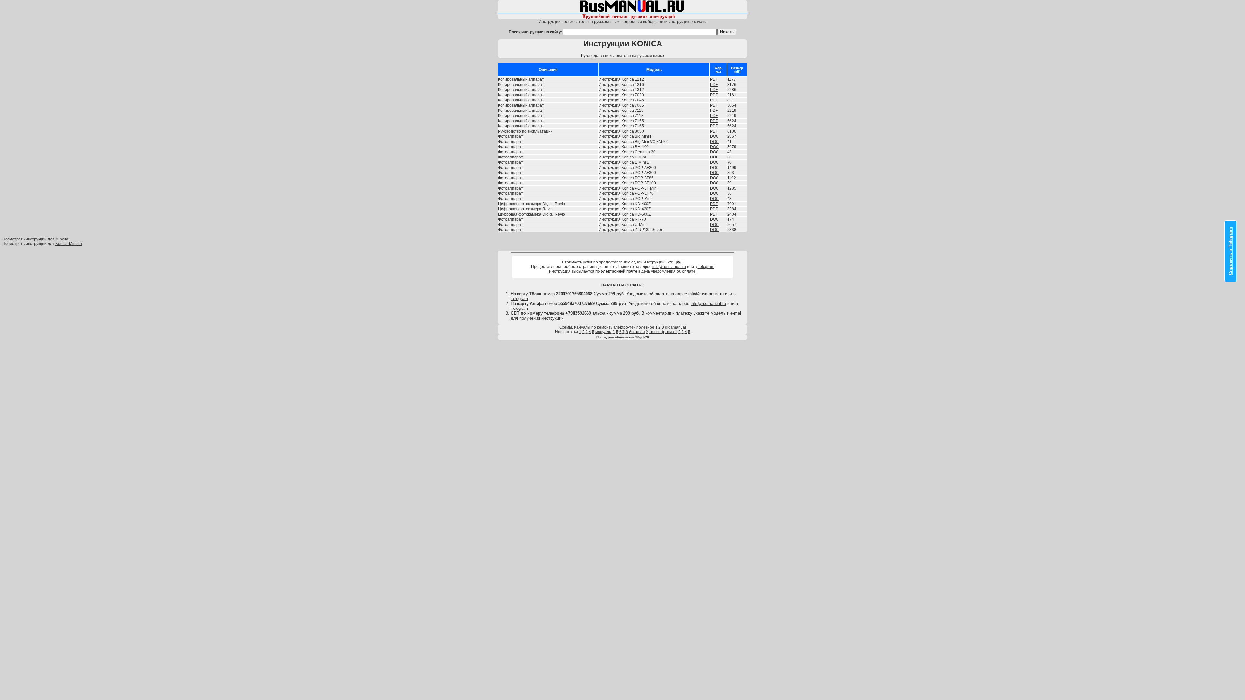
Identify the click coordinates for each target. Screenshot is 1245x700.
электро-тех (624, 327)
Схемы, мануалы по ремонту (585, 327)
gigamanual (675, 327)
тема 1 (671, 332)
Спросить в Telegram (1230, 251)
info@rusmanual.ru (669, 266)
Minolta (61, 239)
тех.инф (656, 332)
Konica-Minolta (68, 243)
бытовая (637, 332)
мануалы (603, 332)
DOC (714, 136)
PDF (714, 79)
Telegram (706, 266)
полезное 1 (647, 327)
